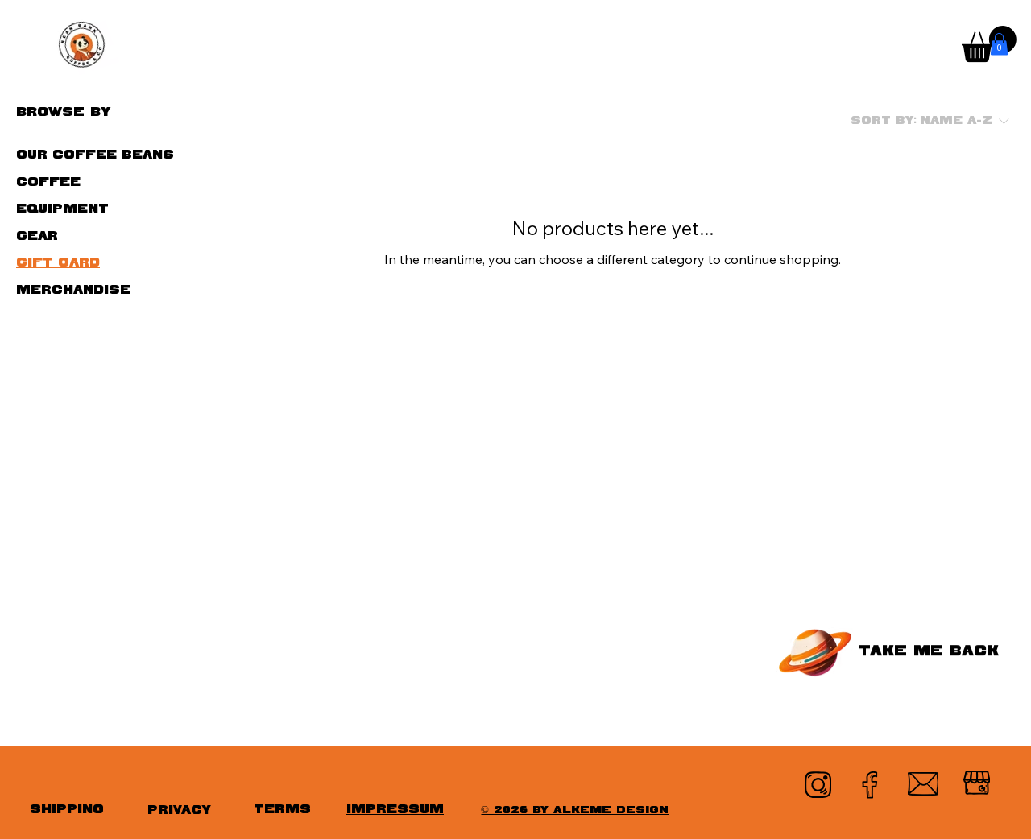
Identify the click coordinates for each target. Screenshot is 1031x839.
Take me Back (928, 652)
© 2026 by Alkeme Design (575, 810)
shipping (67, 810)
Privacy (179, 810)
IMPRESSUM (395, 810)
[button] (999, 44)
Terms (282, 810)
